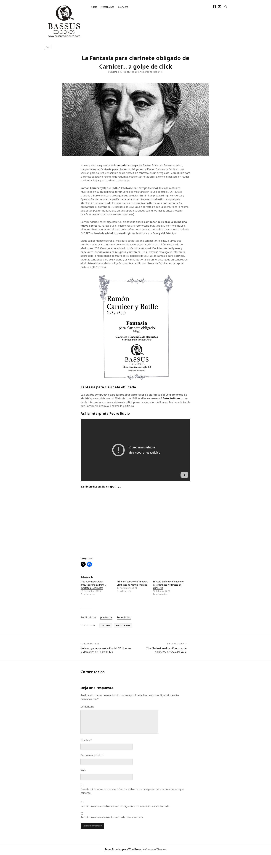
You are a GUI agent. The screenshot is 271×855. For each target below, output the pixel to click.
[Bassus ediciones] (63, 37)
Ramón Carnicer (123, 625)
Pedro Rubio (124, 617)
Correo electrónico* (92, 755)
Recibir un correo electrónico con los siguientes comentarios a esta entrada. (125, 806)
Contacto (123, 7)
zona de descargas (127, 165)
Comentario (87, 706)
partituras (106, 617)
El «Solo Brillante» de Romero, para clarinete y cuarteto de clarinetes (168, 584)
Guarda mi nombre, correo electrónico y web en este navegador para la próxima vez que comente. (132, 791)
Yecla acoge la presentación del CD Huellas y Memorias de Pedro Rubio (106, 650)
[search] (225, 6)
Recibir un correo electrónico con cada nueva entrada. (112, 817)
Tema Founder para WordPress (123, 849)
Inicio (94, 7)
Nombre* (86, 740)
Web (83, 770)
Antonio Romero (173, 398)
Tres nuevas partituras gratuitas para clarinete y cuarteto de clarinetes (93, 584)
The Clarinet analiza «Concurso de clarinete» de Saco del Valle (166, 650)
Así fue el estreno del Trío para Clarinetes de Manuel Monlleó (132, 583)
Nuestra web (107, 7)
